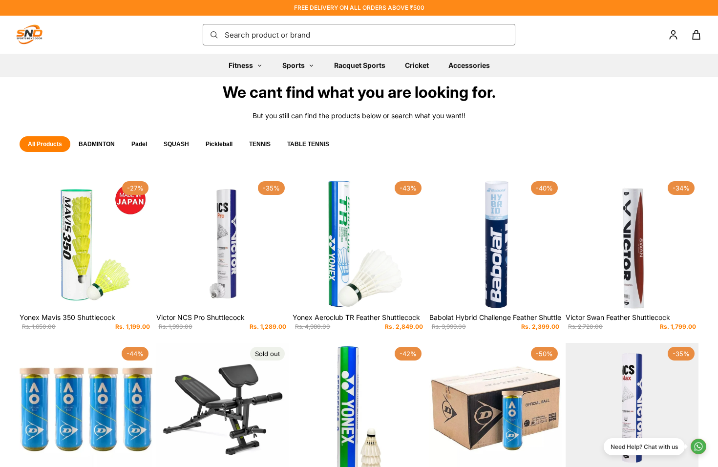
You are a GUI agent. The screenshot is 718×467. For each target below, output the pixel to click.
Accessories (469, 65)
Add (145, 295)
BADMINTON (97, 144)
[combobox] (367, 34)
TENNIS (260, 144)
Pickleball (219, 144)
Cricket (417, 65)
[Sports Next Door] (39, 34)
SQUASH (176, 144)
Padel (139, 144)
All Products (45, 144)
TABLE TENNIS (308, 144)
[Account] (673, 35)
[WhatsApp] (698, 446)
